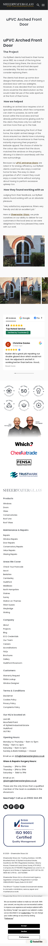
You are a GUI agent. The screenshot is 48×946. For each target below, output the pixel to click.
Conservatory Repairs (13, 546)
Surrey (6, 597)
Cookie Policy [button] (26, 913)
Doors (6, 507)
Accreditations (10, 647)
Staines (6, 593)
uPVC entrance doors (27, 162)
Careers (7, 644)
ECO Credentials (10, 636)
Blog (5, 632)
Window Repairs (10, 539)
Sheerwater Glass (20, 214)
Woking (6, 612)
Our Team (8, 640)
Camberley (8, 578)
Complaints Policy (11, 707)
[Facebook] (21, 808)
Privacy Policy (9, 703)
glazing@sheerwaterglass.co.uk (19, 780)
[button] (25, 318)
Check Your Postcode (13, 566)
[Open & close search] (38, 5)
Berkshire (7, 574)
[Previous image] (4, 300)
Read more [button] (16, 366)
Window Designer (11, 683)
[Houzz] (6, 808)
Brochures (7, 655)
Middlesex (7, 585)
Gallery (6, 659)
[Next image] (44, 300)
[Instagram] (17, 808)
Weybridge (8, 608)
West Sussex (9, 604)
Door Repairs (9, 542)
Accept (24, 926)
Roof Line (7, 518)
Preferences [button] (9, 918)
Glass (5, 511)
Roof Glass (8, 522)
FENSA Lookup (9, 679)
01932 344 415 (34, 798)
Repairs (6, 535)
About (6, 625)
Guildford (7, 582)
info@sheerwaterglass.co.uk (29, 756)
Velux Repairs (9, 550)
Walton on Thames (12, 601)
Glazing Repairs (10, 554)
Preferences (24, 937)
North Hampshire (11, 589)
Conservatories (10, 515)
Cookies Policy (9, 699)
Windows (7, 503)
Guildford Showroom (12, 663)
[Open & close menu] (43, 5)
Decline (24, 931)
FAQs (5, 651)
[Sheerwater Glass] (18, 5)
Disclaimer (8, 695)
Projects (7, 629)
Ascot (6, 570)
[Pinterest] (11, 808)
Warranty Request (11, 675)
